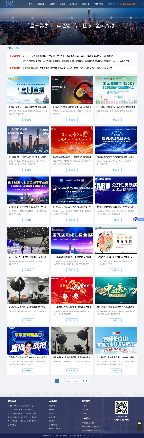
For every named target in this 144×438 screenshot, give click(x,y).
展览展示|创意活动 (87, 68)
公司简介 (85, 406)
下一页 (85, 381)
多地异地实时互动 (93, 56)
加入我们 (85, 413)
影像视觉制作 (15, 68)
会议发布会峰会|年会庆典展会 (35, 56)
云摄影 (53, 4)
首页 (32, 4)
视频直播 (42, 4)
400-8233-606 (130, 4)
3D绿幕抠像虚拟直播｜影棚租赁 (98, 61)
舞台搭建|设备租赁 (104, 68)
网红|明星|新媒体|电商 (75, 56)
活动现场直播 (15, 56)
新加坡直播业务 (54, 429)
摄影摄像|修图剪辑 (30, 68)
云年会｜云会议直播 (121, 61)
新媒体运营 (100, 4)
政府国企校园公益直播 (32, 61)
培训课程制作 (108, 56)
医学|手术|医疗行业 (56, 56)
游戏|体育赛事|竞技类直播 (72, 61)
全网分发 (87, 4)
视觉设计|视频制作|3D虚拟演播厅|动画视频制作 (59, 68)
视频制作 (75, 4)
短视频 (64, 4)
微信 (139, 424)
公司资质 (85, 409)
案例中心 (113, 4)
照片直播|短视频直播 (51, 61)
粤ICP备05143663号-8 (95, 436)
